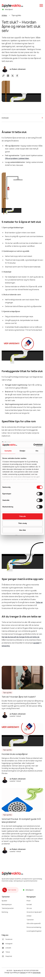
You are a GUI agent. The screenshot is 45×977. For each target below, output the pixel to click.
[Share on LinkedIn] (8, 75)
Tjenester (30, 920)
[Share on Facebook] (17, 75)
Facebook (8, 939)
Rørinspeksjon (7, 904)
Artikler (4, 15)
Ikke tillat (22, 530)
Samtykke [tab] (8, 451)
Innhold (5, 118)
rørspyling (6, 646)
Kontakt (29, 904)
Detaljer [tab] (22, 451)
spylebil (36, 643)
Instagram (8, 944)
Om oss (29, 908)
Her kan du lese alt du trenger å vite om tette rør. (21, 637)
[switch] (40, 493)
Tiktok (7, 952)
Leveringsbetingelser (34, 931)
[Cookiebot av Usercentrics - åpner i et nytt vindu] (33, 445)
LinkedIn (8, 948)
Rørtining (5, 912)
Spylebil (4, 901)
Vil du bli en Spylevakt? (34, 912)
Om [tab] (37, 451)
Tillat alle (22, 516)
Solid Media (36, 973)
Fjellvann (23, 973)
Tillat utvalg (22, 523)
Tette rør (39, 602)
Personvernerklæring (34, 927)
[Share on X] (12, 75)
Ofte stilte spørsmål (33, 923)
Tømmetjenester (8, 908)
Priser (29, 901)
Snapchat (8, 956)
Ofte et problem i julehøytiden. (17, 158)
